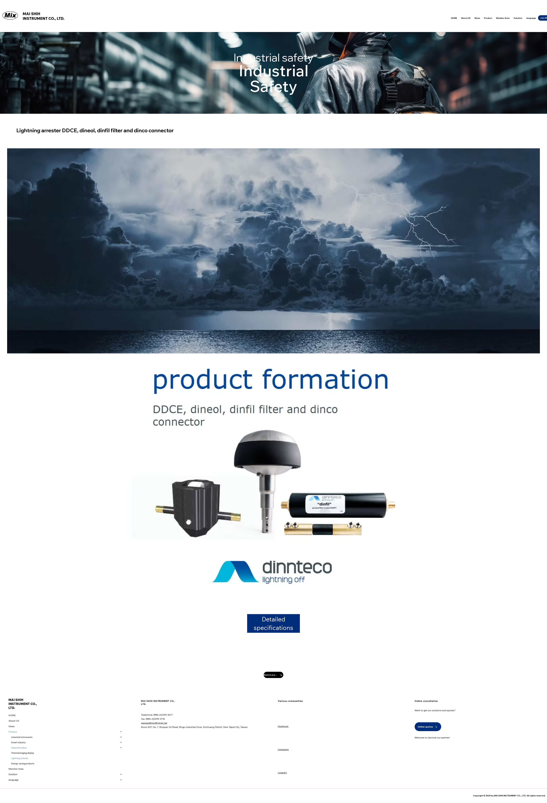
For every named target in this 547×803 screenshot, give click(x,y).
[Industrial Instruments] (121, 737)
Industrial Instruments (21, 737)
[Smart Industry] (121, 742)
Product (13, 731)
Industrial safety (19, 747)
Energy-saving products (22, 763)
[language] (121, 780)
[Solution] (121, 774)
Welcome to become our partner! (432, 737)
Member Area (16, 768)
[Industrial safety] (121, 747)
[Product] (121, 731)
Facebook (283, 726)
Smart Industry (18, 742)
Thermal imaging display (22, 753)
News (12, 726)
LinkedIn (282, 772)
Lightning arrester (19, 758)
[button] (531, 18)
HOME (12, 715)
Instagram (283, 749)
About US (14, 720)
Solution (13, 774)
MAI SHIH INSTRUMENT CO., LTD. (43, 16)
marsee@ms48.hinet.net (154, 723)
